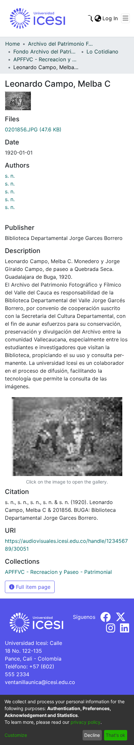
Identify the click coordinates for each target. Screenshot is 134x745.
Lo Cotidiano (102, 51)
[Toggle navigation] (125, 18)
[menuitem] (98, 18)
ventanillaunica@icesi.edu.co (40, 682)
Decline (92, 735)
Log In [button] (110, 18)
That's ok (115, 735)
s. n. (10, 175)
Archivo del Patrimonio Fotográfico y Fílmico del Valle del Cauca (60, 43)
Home (12, 43)
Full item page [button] (32, 587)
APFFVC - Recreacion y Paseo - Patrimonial (45, 59)
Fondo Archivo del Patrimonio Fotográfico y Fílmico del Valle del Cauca (45, 51)
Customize (16, 735)
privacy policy (85, 722)
